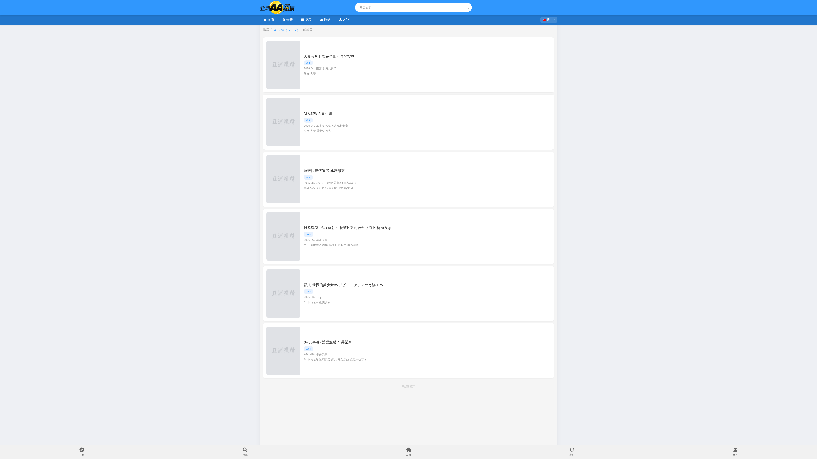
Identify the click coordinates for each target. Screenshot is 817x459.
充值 (308, 19)
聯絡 (327, 19)
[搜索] (467, 7)
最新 (289, 19)
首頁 (271, 19)
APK (346, 19)
